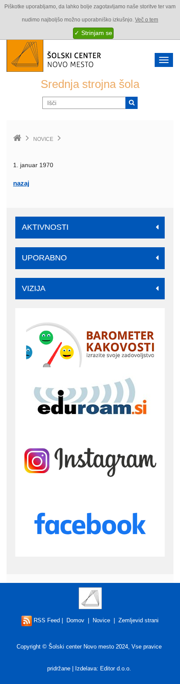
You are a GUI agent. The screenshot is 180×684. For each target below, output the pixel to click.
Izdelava (86, 668)
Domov (75, 620)
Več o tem (146, 20)
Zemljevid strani (138, 620)
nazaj (21, 183)
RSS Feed (46, 620)
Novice (43, 139)
